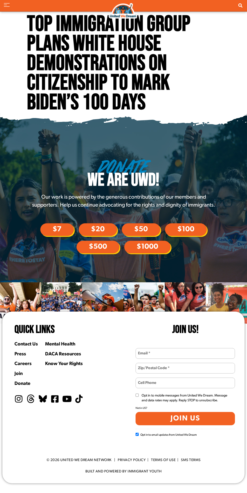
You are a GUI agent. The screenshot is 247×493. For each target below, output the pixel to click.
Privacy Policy (132, 460)
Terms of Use (163, 460)
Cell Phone (146, 380)
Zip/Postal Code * (151, 365)
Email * (143, 350)
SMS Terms (191, 460)
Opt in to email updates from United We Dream (168, 434)
